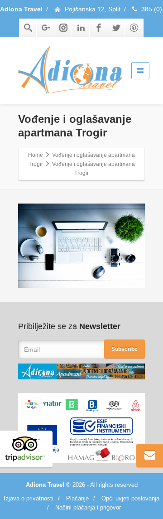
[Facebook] (99, 28)
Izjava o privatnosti (28, 498)
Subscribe (124, 349)
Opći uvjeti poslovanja (130, 498)
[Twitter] (116, 28)
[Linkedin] (81, 28)
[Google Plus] (46, 28)
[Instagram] (63, 28)
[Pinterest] (134, 28)
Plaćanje (77, 498)
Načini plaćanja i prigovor (88, 507)
